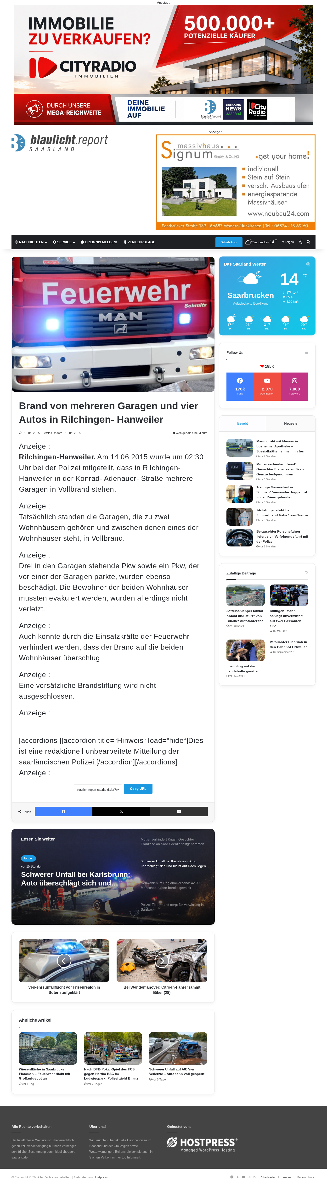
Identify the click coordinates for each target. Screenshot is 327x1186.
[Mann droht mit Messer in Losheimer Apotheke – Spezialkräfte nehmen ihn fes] (239, 448)
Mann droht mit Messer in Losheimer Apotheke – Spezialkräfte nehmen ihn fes (280, 446)
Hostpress (101, 1177)
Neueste (290, 423)
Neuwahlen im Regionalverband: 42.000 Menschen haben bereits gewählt (63, 878)
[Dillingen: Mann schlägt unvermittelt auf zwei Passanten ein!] (289, 595)
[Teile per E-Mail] (179, 811)
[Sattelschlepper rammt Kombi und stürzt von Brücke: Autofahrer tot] (245, 595)
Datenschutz (305, 1177)
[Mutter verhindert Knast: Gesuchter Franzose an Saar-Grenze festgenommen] (239, 471)
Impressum (285, 1177)
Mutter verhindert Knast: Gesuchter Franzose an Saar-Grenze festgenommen (280, 469)
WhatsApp (229, 242)
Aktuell (28, 858)
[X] (121, 811)
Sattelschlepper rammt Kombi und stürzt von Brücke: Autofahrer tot (244, 616)
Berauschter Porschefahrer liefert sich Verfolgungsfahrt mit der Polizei (282, 536)
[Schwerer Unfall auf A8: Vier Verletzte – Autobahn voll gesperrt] (178, 1048)
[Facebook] (63, 811)
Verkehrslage (141, 242)
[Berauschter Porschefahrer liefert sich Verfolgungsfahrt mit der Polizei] (239, 538)
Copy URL (138, 789)
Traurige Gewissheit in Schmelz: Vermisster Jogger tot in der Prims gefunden (281, 492)
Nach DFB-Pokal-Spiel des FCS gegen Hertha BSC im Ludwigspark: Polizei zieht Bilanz (111, 1073)
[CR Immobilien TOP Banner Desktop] (163, 64)
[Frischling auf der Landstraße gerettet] (245, 650)
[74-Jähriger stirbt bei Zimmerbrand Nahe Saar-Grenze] (239, 517)
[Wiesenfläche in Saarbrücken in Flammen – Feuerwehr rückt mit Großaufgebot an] (48, 1048)
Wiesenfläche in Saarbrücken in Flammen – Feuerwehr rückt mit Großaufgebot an (45, 1073)
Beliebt (242, 423)
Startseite (268, 1177)
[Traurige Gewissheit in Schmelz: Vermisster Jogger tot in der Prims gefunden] (239, 494)
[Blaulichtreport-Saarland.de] (59, 142)
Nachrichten (31, 242)
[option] (113, 877)
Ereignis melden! (100, 242)
